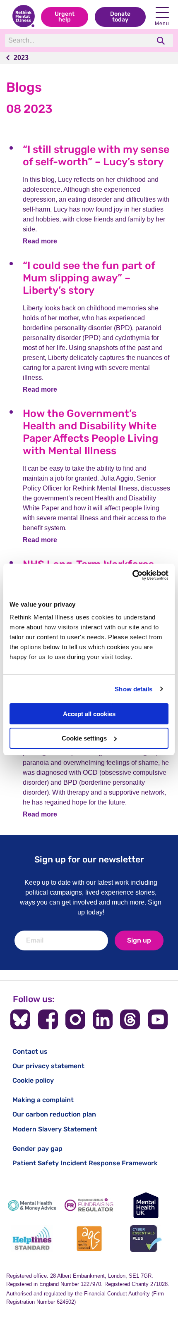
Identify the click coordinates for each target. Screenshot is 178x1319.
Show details (133, 689)
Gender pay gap (37, 1148)
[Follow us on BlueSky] (20, 1019)
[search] (161, 40)
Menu (162, 23)
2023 (21, 57)
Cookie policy (33, 1080)
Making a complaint (43, 1100)
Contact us (30, 1051)
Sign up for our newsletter (89, 859)
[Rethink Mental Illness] (23, 17)
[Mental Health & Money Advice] (32, 1205)
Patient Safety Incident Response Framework (85, 1163)
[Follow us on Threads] (130, 1019)
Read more (40, 241)
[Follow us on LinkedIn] (102, 1019)
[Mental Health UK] (146, 1205)
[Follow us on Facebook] (48, 1019)
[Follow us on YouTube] (157, 1019)
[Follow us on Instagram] (75, 1019)
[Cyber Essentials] (146, 1238)
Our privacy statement (48, 1066)
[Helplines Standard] (32, 1238)
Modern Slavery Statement (54, 1129)
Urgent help (65, 16)
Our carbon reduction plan (54, 1114)
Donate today (120, 16)
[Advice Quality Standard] (89, 1238)
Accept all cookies (89, 713)
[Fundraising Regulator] (89, 1205)
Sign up (139, 940)
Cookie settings (84, 738)
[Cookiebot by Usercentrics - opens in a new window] (132, 575)
